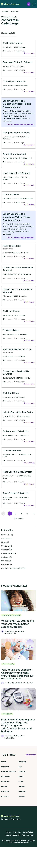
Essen (20, 781)
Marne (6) (5, 542)
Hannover (5, 791)
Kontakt (8, 832)
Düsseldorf (5, 776)
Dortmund (5, 781)
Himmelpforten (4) (8, 553)
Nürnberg (22, 791)
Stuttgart (22, 771)
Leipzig (21, 776)
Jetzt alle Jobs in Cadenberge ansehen (20, 124)
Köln (20, 766)
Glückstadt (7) (6, 538)
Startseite (4, 11)
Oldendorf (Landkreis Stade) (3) (13, 568)
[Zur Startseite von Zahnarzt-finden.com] (10, 4)
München (5, 766)
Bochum (21, 796)
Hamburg (22, 762)
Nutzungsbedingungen (12, 835)
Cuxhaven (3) (6, 557)
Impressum (30, 835)
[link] (18, 48)
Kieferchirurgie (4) (8, 33)
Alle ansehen (31, 755)
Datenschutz (17, 832)
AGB (23, 835)
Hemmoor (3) (6, 564)
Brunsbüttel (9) (7, 535)
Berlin (3, 762)
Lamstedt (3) (6, 561)
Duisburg (5, 796)
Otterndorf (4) (6, 550)
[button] (28, 4)
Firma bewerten (29, 53)
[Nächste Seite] (34, 513)
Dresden (21, 786)
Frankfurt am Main (8, 771)
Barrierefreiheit (28, 832)
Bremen (4, 786)
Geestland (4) (6, 546)
